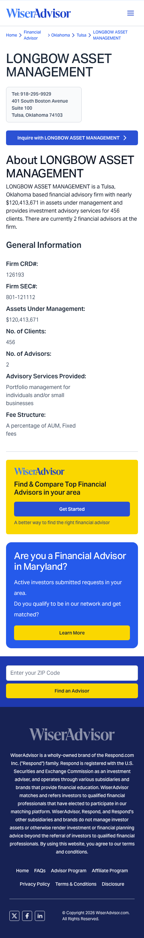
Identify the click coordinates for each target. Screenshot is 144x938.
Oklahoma (60, 35)
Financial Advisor (32, 35)
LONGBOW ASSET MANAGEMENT (110, 35)
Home (11, 35)
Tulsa (81, 35)
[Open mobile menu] (130, 13)
